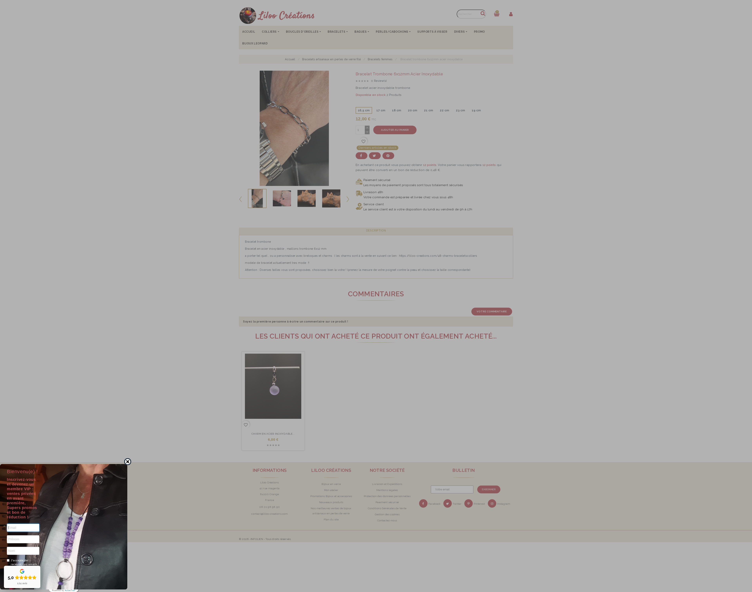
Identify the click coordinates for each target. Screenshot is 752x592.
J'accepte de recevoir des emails (24, 562)
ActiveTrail (70, 590)
